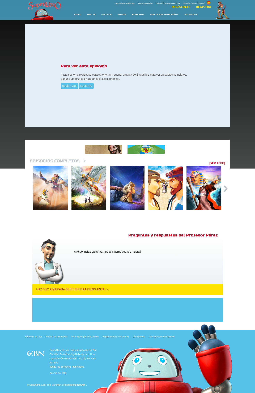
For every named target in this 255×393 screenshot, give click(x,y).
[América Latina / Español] (197, 0)
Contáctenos (139, 336)
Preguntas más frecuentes (115, 336)
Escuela (106, 14)
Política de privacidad (56, 336)
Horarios (138, 14)
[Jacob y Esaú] (167, 188)
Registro (203, 7)
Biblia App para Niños (164, 14)
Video (77, 14)
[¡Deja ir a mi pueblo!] (205, 188)
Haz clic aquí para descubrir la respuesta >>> (73, 289)
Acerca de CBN (58, 373)
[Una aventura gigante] (52, 188)
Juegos (121, 14)
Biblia (91, 14)
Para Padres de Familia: (124, 3)
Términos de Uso (33, 336)
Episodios (191, 14)
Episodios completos (58, 161)
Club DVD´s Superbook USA (168, 3)
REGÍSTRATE (181, 7)
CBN (36, 354)
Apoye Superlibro (145, 3)
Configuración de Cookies (162, 336)
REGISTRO (86, 85)
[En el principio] (90, 188)
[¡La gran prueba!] (129, 188)
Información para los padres (85, 336)
